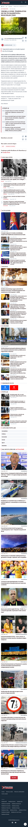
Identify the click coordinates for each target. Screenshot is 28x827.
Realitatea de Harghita (6, 812)
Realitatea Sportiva (11, 801)
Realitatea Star (19, 801)
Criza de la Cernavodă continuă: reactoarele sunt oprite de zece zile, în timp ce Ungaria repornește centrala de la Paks (18, 371)
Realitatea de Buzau (13, 810)
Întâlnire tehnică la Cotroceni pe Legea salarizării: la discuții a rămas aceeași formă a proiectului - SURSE (18, 363)
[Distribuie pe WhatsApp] (23, 41)
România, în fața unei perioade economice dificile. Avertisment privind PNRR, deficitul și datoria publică (15, 129)
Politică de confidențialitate (19, 791)
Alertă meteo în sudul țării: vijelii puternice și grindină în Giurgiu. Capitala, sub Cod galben (13, 556)
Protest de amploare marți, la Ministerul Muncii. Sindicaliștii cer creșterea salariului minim (18, 378)
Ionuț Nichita (24, 471)
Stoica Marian (24, 661)
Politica (5, 194)
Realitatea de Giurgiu (16, 807)
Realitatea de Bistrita (5, 814)
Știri (6, 6)
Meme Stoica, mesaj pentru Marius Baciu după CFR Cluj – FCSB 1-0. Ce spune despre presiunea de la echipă (14, 474)
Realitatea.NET (4, 801)
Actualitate (10, 6)
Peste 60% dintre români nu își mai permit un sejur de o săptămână (17, 357)
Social (2, 181)
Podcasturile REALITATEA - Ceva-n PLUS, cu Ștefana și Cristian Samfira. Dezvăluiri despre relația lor (13, 638)
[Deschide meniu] (25, 2)
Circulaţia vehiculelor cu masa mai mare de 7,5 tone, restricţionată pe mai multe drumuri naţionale (13, 719)
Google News (6, 152)
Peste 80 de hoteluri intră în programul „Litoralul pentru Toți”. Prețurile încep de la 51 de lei (13, 529)
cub (3, 146)
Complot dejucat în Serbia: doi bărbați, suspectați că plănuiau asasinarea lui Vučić (14, 112)
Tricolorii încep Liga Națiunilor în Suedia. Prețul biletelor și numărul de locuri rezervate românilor (13, 583)
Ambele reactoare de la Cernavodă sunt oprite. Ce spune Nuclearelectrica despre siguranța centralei (15, 123)
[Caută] (21, 2)
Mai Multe (14, 777)
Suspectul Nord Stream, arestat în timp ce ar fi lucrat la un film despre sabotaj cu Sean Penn (14, 745)
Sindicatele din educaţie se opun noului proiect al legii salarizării (12, 692)
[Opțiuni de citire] (25, 824)
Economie (5, 205)
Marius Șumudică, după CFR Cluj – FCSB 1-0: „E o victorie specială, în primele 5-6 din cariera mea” (13, 610)
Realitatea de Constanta (6, 805)
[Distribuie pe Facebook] (26, 38)
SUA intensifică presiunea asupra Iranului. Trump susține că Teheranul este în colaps (18, 322)
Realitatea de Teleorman (6, 807)
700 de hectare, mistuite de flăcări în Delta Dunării (17, 415)
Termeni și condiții (9, 791)
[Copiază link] (23, 38)
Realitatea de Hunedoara (15, 38)
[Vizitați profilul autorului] (2, 39)
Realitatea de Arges (15, 805)
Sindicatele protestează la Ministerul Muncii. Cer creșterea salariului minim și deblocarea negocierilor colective (13, 350)
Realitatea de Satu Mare (6, 803)
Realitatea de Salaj (5, 810)
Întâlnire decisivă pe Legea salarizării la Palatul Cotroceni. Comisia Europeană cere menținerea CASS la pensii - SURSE (13, 290)
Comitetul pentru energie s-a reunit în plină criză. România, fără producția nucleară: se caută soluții (14, 185)
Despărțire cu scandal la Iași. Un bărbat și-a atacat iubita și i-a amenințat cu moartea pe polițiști (13, 502)
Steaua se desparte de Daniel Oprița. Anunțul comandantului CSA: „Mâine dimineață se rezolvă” (18, 262)
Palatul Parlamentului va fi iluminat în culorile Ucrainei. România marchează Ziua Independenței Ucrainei (14, 665)
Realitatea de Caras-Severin (16, 812)
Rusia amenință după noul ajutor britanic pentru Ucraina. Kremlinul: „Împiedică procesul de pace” (15, 118)
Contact (3, 791)
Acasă (3, 6)
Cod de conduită (5, 793)
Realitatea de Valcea (22, 810)
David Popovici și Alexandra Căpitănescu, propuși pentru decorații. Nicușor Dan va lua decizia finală (13, 772)
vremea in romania (10, 146)
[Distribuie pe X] (26, 41)
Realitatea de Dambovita (16, 803)
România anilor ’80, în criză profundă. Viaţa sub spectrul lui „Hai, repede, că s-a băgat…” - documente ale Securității (13, 179)
